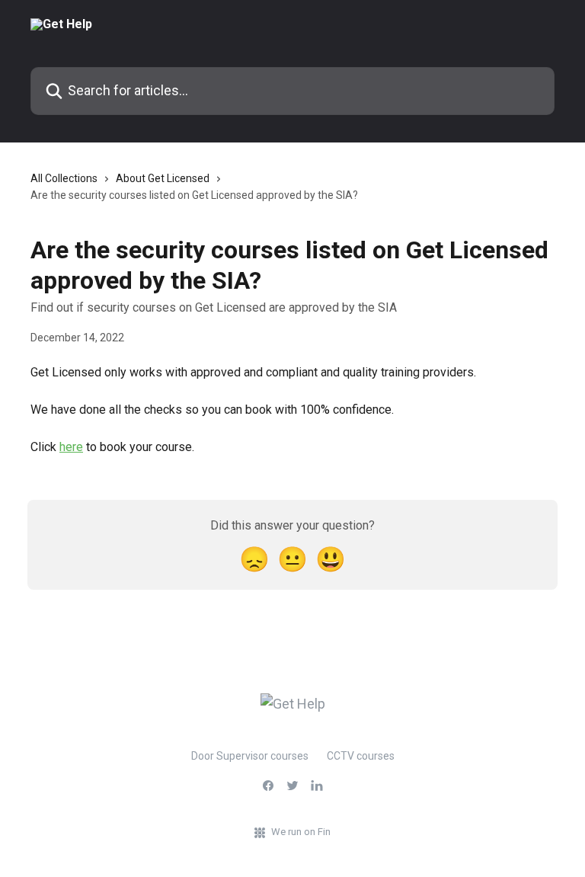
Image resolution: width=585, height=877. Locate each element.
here (71, 447)
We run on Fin (301, 831)
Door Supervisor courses (249, 756)
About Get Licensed (162, 178)
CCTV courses (361, 756)
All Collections (64, 178)
